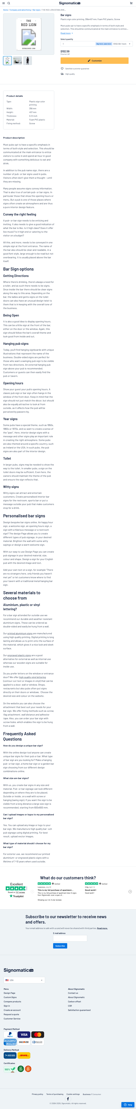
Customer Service (12, 1018)
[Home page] (68, 970)
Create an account (12, 1010)
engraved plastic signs (19, 655)
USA (12, 980)
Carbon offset (74, 1001)
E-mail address (59, 933)
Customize (97, 60)
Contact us (73, 993)
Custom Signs (10, 997)
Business (87, 1094)
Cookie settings (73, 1094)
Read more (66, 33)
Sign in (7, 1005)
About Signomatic (76, 997)
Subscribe (60, 945)
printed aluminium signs (20, 633)
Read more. (102, 928)
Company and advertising (20, 10)
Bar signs (36, 10)
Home (5, 10)
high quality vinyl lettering (32, 677)
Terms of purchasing (54, 1094)
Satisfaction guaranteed (79, 1010)
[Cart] (131, 3)
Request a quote (11, 1014)
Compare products (12, 1001)
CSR (70, 1005)
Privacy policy (37, 1094)
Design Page (9, 993)
